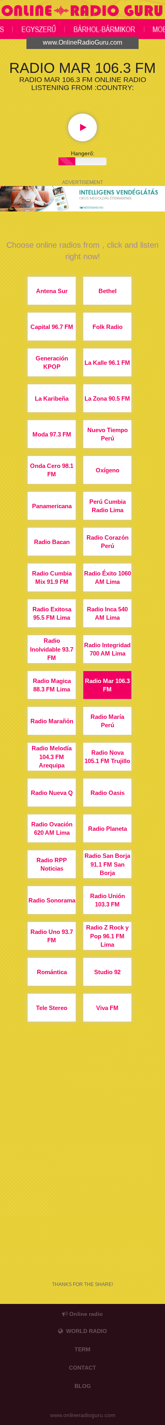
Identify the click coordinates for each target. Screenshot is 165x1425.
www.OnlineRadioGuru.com (82, 42)
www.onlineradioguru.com (82, 1415)
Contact (82, 1367)
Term (82, 1349)
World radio (85, 1331)
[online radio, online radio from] (82, 12)
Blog (82, 1386)
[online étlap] (82, 198)
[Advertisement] (82, 1175)
